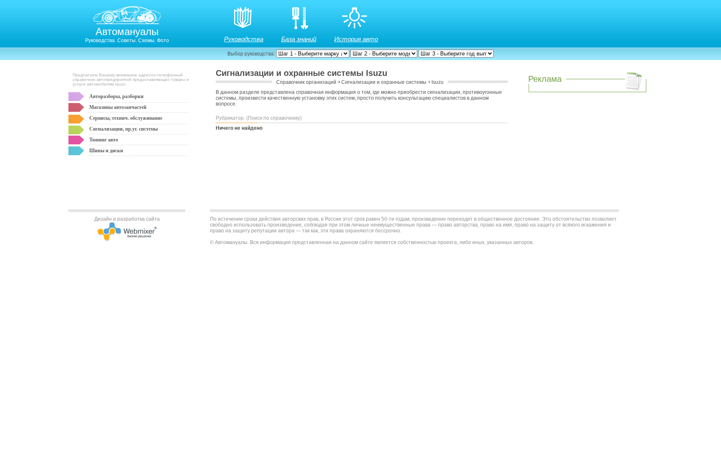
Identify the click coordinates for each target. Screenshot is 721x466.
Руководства (243, 39)
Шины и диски (106, 151)
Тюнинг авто (103, 140)
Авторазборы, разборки (116, 96)
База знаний (298, 39)
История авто (356, 39)
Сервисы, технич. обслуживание (125, 118)
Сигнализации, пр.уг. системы (123, 129)
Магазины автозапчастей (117, 107)
